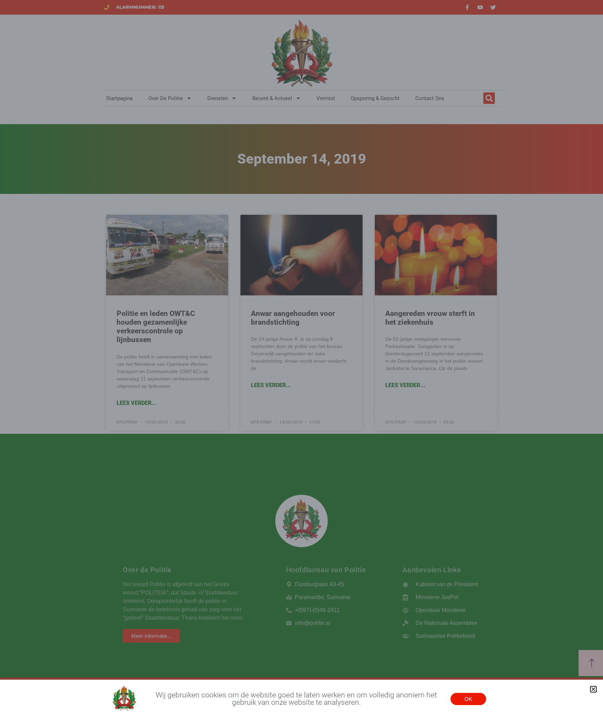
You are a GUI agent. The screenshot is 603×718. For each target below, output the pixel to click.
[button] (593, 689)
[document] (301, 359)
